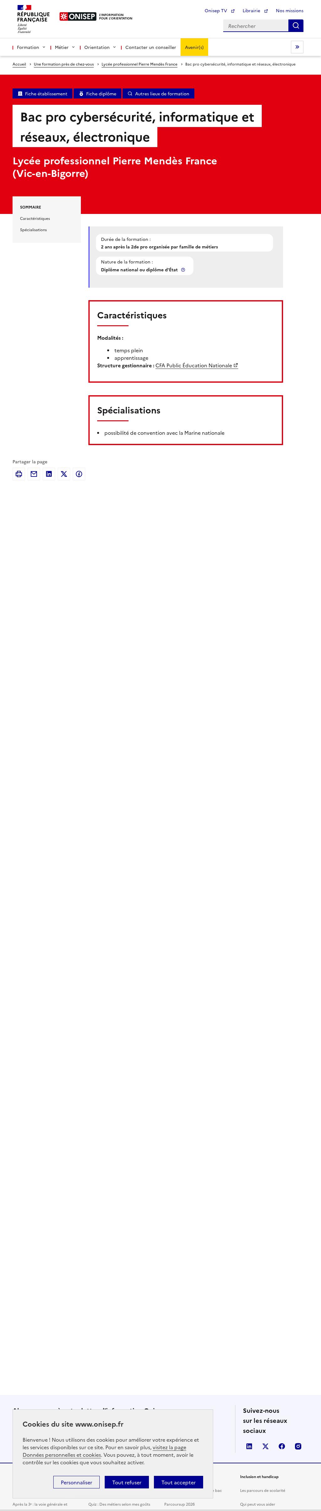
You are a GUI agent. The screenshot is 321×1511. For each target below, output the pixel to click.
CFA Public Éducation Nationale (193, 365)
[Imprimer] (19, 474)
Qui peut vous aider (257, 1504)
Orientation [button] (97, 47)
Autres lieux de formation (162, 93)
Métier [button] (62, 47)
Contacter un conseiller (150, 47)
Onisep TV (216, 10)
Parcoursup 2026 (179, 1504)
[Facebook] (79, 474)
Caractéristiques (35, 218)
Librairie (252, 10)
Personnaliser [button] (76, 1482)
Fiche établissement (46, 93)
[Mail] (34, 474)
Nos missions (289, 10)
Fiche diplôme (101, 93)
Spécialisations (33, 229)
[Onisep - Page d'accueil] (78, 16)
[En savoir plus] (183, 269)
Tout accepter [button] (178, 1482)
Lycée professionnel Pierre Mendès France (139, 64)
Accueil (19, 64)
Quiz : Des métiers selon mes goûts (119, 1504)
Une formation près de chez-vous (64, 64)
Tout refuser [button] (126, 1482)
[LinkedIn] (49, 474)
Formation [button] (28, 47)
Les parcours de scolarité (262, 1490)
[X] (64, 474)
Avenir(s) (194, 47)
